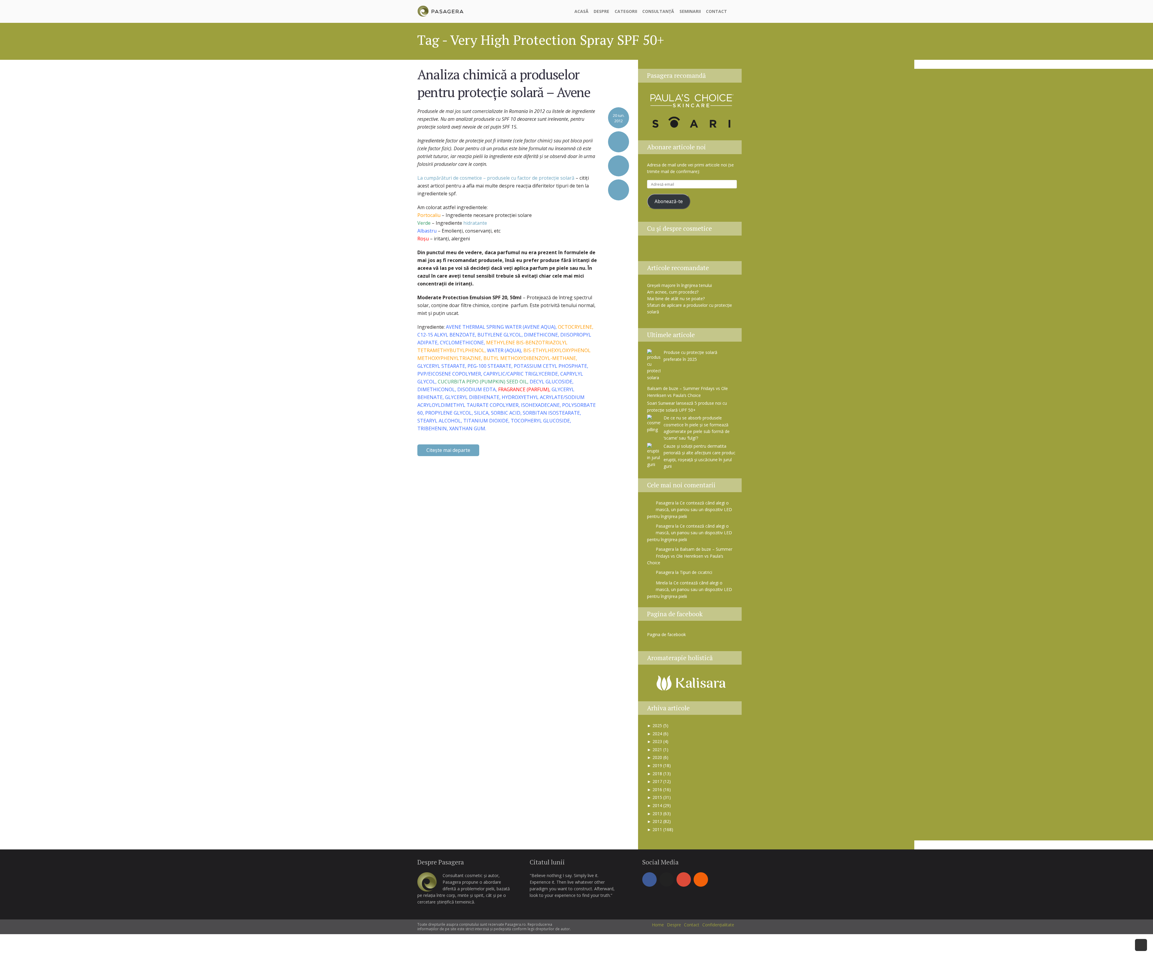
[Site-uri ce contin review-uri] (700, 250)
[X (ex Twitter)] (666, 879)
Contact (716, 11)
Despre (601, 11)
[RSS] (701, 879)
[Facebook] (649, 879)
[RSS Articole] (715, 250)
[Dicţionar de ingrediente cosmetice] (685, 250)
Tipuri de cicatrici (696, 572)
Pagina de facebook (675, 614)
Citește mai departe (448, 450)
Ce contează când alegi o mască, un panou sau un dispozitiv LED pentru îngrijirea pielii (689, 509)
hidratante (475, 223)
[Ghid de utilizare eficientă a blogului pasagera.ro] (655, 250)
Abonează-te (669, 201)
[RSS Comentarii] (729, 250)
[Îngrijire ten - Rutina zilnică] (670, 250)
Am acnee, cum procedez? (672, 292)
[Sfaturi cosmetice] (440, 10)
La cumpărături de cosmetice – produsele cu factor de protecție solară (495, 178)
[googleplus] (683, 879)
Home (658, 925)
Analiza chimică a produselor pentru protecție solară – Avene (503, 83)
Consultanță (658, 11)
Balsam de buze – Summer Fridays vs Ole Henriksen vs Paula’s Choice (689, 555)
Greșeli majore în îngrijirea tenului (679, 285)
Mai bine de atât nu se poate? (676, 298)
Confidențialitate (718, 925)
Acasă (581, 11)
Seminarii (690, 11)
